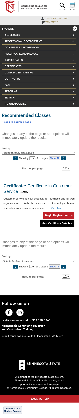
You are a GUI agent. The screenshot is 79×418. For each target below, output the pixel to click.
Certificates (39, 66)
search (62, 10)
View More (57, 208)
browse (8, 28)
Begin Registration (59, 215)
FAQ (39, 85)
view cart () (52, 22)
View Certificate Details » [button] (57, 223)
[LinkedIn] (17, 310)
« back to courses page (16, 121)
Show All (54, 158)
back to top (39, 399)
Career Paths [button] (14, 60)
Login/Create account (56, 18)
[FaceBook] (6, 310)
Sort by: (7, 148)
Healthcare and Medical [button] (21, 53)
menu (72, 10)
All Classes (39, 35)
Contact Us (39, 78)
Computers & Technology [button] (22, 47)
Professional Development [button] (23, 41)
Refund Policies (39, 103)
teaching (39, 91)
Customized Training (39, 72)
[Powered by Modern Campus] (12, 409)
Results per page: (34, 168)
